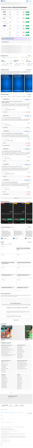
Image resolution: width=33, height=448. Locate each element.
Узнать (29, 38)
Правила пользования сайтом (4, 412)
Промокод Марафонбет (4, 381)
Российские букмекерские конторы (6, 355)
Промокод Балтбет (4, 386)
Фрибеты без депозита (4, 361)
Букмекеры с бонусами (4, 353)
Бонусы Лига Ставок (4, 365)
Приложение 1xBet (19, 347)
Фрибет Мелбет (19, 386)
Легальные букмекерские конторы (6, 348)
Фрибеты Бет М (19, 388)
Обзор (23, 14)
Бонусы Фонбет (3, 367)
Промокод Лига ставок (4, 379)
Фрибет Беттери (19, 387)
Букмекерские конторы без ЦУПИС (6, 352)
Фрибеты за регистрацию (5, 368)
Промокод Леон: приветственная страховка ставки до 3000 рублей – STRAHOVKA (6, 213)
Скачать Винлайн (19, 346)
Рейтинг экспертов (28, 69)
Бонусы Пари (3, 369)
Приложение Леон (19, 353)
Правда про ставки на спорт (21, 366)
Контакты (18, 412)
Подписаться (6, 90)
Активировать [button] (10, 219)
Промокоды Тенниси (4, 387)
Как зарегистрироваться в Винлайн (22, 365)
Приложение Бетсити (20, 356)
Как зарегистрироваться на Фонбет (22, 368)
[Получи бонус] (27, 1)
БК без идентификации (4, 347)
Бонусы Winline (3, 366)
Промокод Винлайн (4, 378)
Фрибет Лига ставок (20, 380)
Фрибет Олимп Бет (19, 378)
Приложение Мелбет (20, 354)
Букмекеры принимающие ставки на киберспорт (8, 354)
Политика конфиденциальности (12, 412)
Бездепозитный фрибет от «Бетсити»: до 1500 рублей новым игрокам (19, 213)
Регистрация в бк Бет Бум (20, 361)
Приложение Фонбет (20, 355)
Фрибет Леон (19, 381)
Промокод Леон (3, 380)
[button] (27, 12)
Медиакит (21, 412)
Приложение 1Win (19, 348)
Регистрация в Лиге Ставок (21, 367)
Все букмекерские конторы (5, 346)
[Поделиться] (30, 99)
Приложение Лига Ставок (20, 352)
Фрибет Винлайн (19, 379)
